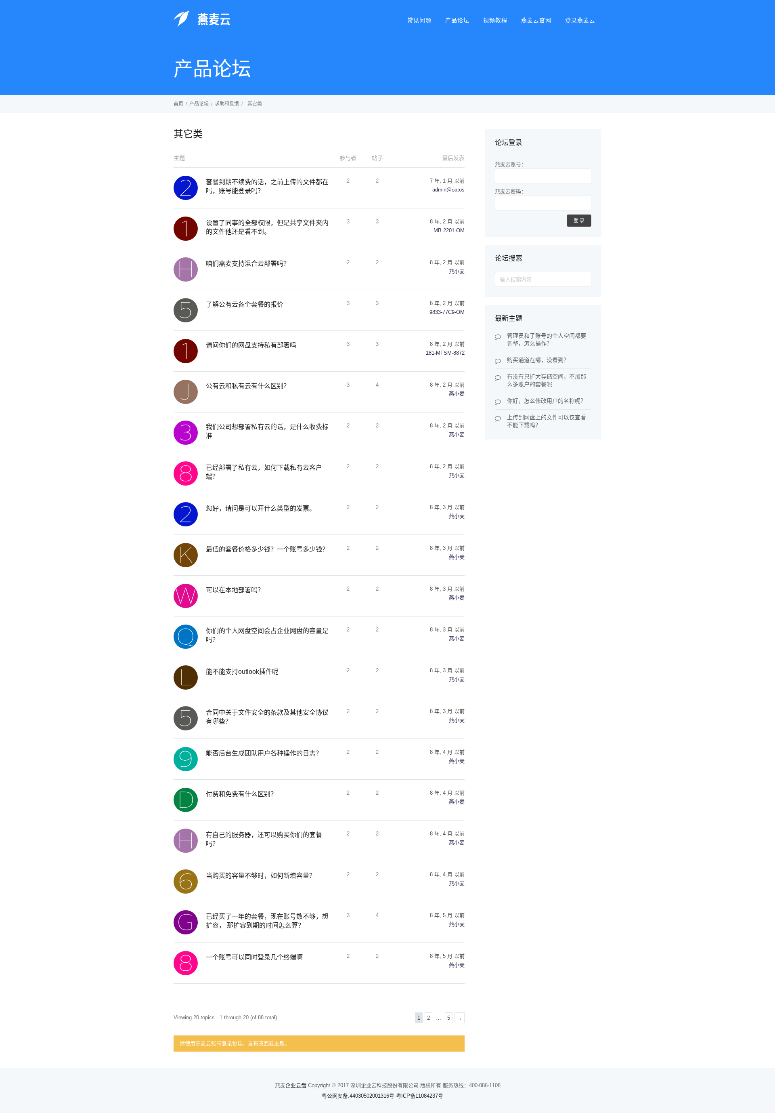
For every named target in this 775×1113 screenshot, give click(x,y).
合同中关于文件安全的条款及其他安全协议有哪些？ (267, 717)
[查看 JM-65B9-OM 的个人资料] (190, 392)
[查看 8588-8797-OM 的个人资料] (190, 963)
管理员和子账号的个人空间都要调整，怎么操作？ (546, 339)
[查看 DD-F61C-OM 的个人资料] (190, 800)
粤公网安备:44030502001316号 (358, 1096)
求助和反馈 (227, 104)
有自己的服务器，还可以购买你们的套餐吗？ (264, 839)
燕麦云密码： (510, 191)
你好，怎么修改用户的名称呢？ (546, 401)
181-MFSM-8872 (445, 353)
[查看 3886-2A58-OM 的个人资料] (190, 433)
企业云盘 (295, 1085)
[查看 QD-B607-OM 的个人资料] (190, 637)
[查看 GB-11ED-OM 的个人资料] (190, 922)
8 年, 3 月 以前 (447, 507)
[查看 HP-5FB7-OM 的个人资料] (190, 269)
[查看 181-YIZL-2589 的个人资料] (190, 351)
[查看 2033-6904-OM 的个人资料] (190, 188)
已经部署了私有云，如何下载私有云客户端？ (264, 472)
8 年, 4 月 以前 (447, 752)
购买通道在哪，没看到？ (538, 360)
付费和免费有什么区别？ (241, 794)
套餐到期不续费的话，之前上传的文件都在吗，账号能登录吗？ (267, 186)
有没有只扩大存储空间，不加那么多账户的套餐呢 (546, 380)
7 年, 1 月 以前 (447, 181)
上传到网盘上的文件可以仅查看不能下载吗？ (546, 421)
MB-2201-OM (449, 230)
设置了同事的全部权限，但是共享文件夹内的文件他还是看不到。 (267, 227)
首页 (178, 104)
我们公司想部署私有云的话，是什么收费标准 (267, 431)
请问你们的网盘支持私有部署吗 (251, 345)
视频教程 (495, 20)
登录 (580, 220)
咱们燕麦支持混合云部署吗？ (248, 263)
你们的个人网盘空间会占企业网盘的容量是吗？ (267, 635)
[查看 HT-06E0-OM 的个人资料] (190, 841)
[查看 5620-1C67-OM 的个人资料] (190, 310)
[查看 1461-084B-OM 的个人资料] (190, 229)
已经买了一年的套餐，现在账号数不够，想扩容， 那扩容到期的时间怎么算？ (267, 921)
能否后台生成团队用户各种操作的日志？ (264, 753)
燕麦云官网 (536, 20)
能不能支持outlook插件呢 (242, 671)
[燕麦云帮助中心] (202, 26)
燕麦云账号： (510, 164)
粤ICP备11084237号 (419, 1096)
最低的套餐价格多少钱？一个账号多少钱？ (267, 549)
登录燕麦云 (580, 20)
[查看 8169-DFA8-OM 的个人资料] (190, 473)
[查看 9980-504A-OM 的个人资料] (190, 759)
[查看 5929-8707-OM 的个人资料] (190, 718)
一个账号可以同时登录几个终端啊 (254, 957)
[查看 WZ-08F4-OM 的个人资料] (190, 596)
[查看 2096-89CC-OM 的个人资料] (190, 514)
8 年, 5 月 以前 (447, 915)
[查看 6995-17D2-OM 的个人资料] (190, 881)
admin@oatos (448, 190)
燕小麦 (457, 271)
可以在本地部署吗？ (235, 590)
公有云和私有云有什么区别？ (248, 386)
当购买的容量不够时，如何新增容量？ (261, 875)
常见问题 (419, 20)
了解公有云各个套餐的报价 (244, 304)
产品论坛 (457, 20)
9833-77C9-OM (447, 312)
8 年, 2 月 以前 (447, 222)
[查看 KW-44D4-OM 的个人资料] (190, 555)
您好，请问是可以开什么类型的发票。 (261, 508)
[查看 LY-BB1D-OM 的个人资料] (190, 677)
